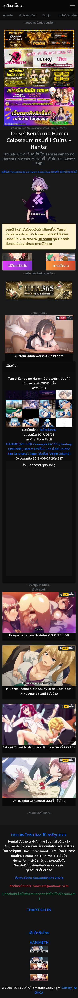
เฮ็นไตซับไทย (39, 933)
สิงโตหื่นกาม (48, 429)
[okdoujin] (39, 949)
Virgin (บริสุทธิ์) (59, 453)
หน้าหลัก (8, 15)
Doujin (47, 15)
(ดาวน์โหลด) (43, 243)
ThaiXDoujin (39, 910)
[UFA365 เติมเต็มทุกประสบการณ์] (39, 290)
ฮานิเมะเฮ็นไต (12, 6)
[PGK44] (39, 39)
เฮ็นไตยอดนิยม (27, 15)
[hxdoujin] (39, 960)
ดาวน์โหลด (61, 265)
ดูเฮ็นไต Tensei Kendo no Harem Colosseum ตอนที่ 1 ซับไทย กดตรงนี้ (39, 172)
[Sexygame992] (39, 77)
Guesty (67, 987)
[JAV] (39, 58)
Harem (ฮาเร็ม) (34, 448)
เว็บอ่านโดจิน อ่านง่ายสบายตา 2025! (39, 878)
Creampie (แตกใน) (46, 444)
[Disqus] (39, 522)
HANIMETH (39, 942)
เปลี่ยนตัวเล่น (17, 265)
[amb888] (39, 115)
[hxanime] (39, 977)
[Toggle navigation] (73, 6)
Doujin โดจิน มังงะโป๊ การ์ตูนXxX (39, 835)
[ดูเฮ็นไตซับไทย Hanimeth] (39, 966)
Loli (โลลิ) (52, 448)
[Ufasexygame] (39, 96)
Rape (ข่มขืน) (39, 453)
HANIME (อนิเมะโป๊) (19, 444)
